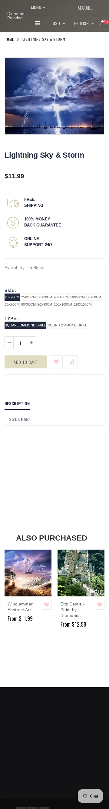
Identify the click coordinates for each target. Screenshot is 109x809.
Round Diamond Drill (67, 325)
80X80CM (28, 304)
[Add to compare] (71, 361)
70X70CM (12, 304)
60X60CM (94, 297)
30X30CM (45, 297)
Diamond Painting (16, 15)
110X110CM (82, 304)
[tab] (17, 404)
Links (36, 7)
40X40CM (61, 297)
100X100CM (63, 304)
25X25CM (28, 297)
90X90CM (45, 304)
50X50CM (77, 297)
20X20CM (12, 297)
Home (9, 39)
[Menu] (37, 23)
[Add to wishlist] (56, 361)
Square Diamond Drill (25, 325)
